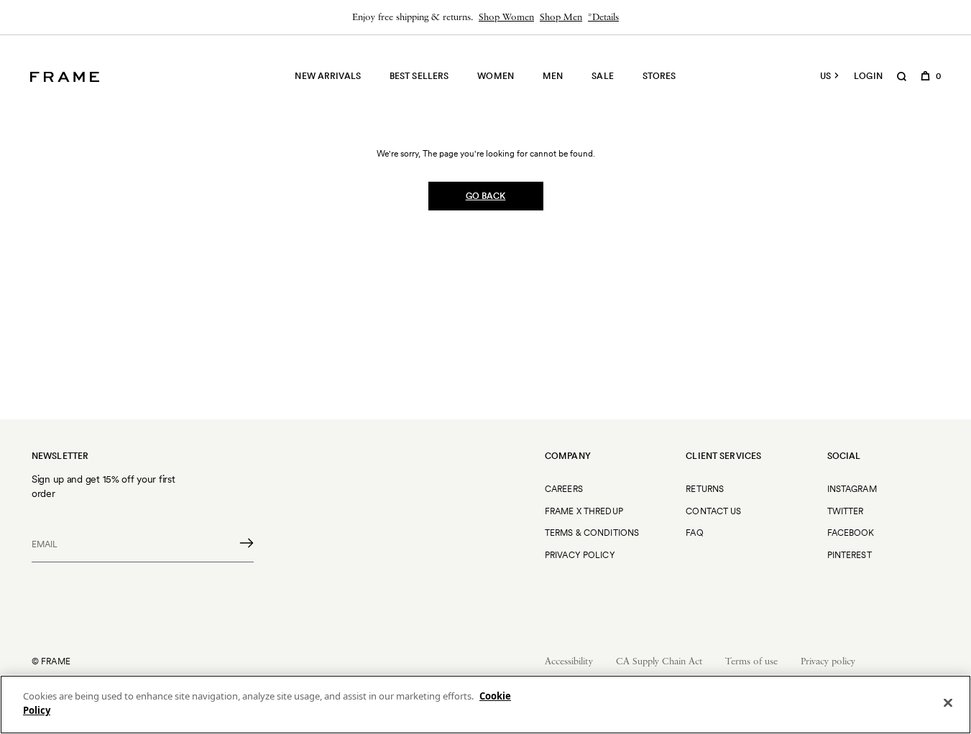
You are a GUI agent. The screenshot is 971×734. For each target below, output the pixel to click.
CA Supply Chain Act (659, 662)
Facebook (851, 532)
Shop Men (561, 17)
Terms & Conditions (592, 532)
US (825, 76)
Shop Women (506, 17)
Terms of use (751, 662)
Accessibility (569, 662)
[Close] (948, 702)
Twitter (845, 511)
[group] (485, 17)
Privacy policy (828, 662)
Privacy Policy (580, 554)
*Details (603, 17)
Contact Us (713, 511)
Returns (705, 488)
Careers (564, 488)
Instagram (852, 488)
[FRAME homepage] (64, 77)
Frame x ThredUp (584, 511)
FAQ (694, 532)
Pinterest (849, 554)
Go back (486, 195)
